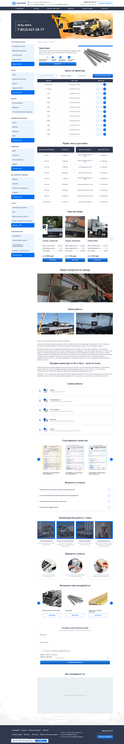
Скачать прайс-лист (48, 75)
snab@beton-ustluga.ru (62, 4)
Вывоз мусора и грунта (20, 216)
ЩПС (14, 136)
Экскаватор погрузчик (19, 207)
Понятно (41, 740)
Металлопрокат (17, 103)
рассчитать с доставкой (102, 75)
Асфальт (15, 192)
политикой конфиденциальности (60, 651)
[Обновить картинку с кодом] (108, 658)
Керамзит (15, 131)
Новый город (16, 59)
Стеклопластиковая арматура (22, 112)
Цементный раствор (19, 79)
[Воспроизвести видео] (75, 288)
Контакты (105, 8)
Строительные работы (19, 240)
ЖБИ (14, 151)
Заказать (57, 64)
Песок (14, 122)
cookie (31, 740)
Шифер (14, 179)
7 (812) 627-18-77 (89, 2)
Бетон (14, 74)
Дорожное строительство (20, 250)
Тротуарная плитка (18, 46)
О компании (19, 8)
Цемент (14, 83)
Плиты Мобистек (18, 160)
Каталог (36, 8)
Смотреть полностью (45, 54)
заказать (52, 615)
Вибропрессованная (19, 51)
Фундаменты (16, 236)
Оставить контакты (75, 662)
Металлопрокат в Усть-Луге (51, 610)
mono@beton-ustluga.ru (39, 4)
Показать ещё (17, 64)
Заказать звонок (105, 3)
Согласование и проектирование (17, 245)
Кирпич (14, 164)
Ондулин (15, 183)
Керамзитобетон (17, 88)
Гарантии (70, 8)
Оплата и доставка (53, 8)
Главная (39, 42)
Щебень (15, 127)
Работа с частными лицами (49, 734)
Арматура (15, 107)
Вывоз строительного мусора (22, 221)
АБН (13, 212)
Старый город (17, 55)
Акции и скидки (88, 8)
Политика (35, 734)
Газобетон (15, 155)
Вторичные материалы (20, 188)
